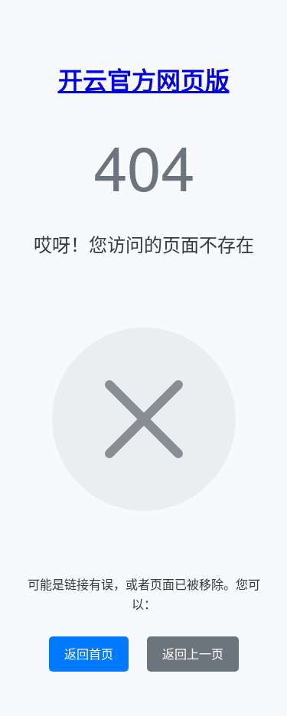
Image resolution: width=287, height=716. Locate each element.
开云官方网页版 (144, 79)
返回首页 (88, 653)
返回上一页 (192, 653)
